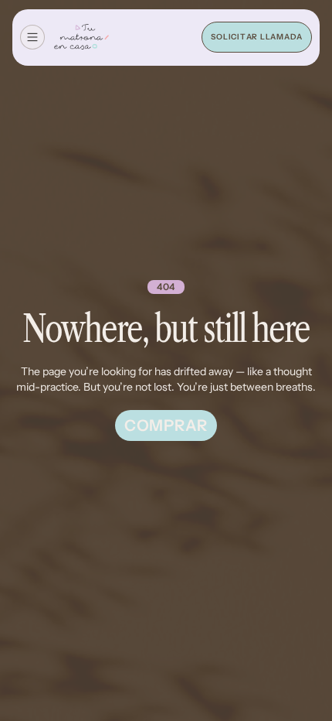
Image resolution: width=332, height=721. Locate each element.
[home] (81, 37)
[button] (32, 37)
